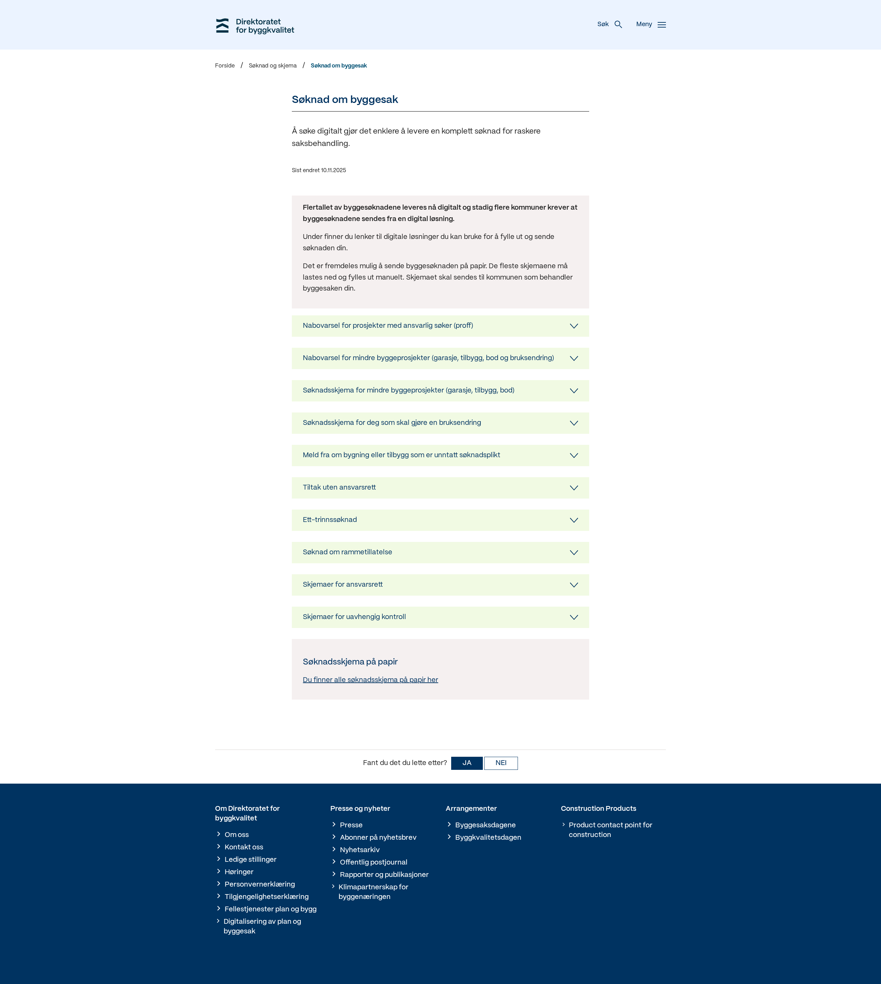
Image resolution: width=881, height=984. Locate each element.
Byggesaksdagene (485, 825)
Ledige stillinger (251, 860)
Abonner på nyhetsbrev (378, 838)
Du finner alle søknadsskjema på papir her (370, 680)
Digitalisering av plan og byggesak (262, 927)
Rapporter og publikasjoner (384, 875)
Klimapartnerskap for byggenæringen (373, 892)
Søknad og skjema (273, 66)
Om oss (237, 835)
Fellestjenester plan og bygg (271, 909)
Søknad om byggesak (339, 66)
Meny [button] (644, 25)
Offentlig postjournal (373, 862)
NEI (501, 763)
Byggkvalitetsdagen (488, 838)
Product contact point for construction (610, 830)
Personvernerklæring (260, 884)
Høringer (239, 872)
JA (467, 763)
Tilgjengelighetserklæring (267, 897)
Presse (351, 825)
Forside (225, 66)
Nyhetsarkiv (360, 850)
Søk (603, 25)
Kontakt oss (244, 847)
